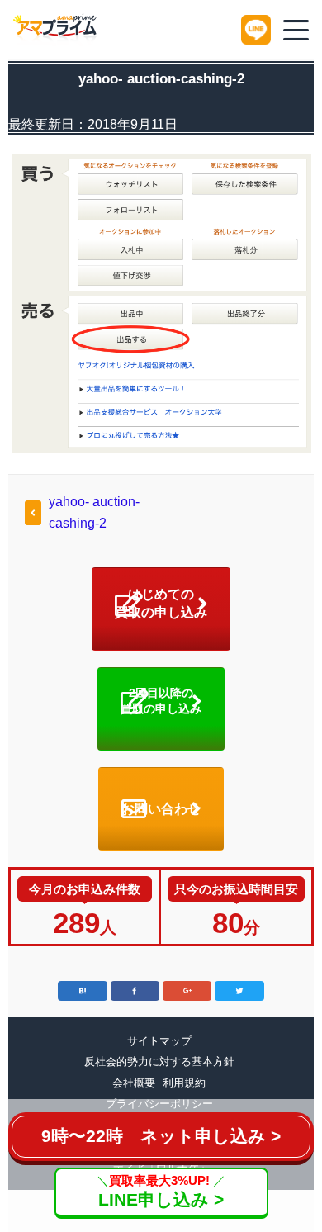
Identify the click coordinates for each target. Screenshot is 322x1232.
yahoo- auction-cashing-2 (94, 512)
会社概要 (133, 1083)
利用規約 (184, 1083)
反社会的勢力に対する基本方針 (159, 1061)
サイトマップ (159, 1041)
